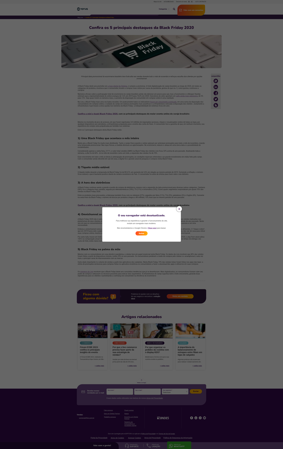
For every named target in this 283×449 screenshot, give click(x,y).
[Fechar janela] (179, 209)
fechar (141, 233)
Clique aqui (152, 228)
